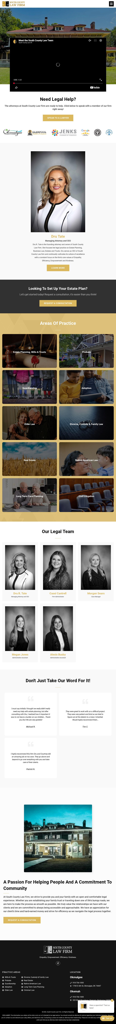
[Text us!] (107, 1019)
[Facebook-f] (58, 963)
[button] (111, 3)
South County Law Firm (54, 1012)
